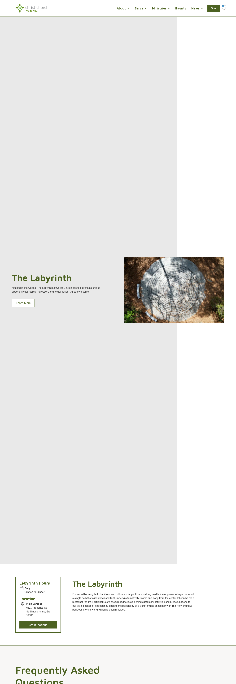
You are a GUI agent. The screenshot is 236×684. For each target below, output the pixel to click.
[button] (123, 8)
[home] (31, 8)
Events (180, 8)
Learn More (23, 303)
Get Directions (38, 625)
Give (213, 8)
